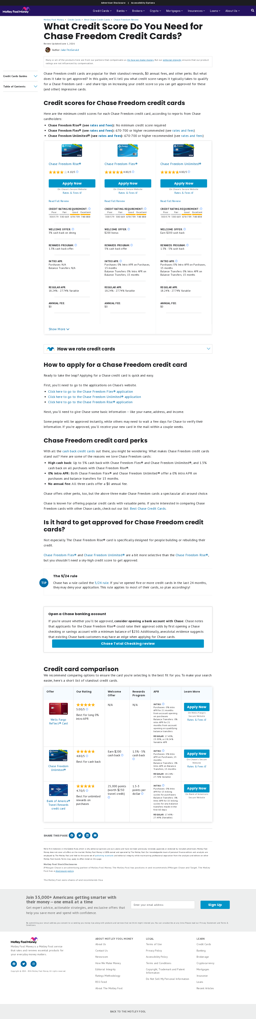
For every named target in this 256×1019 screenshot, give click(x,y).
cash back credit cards (78, 451)
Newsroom (101, 956)
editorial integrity (172, 60)
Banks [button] (122, 12)
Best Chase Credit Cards (97, 19)
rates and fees (101, 125)
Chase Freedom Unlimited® (180, 164)
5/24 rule (102, 583)
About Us (100, 944)
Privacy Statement (208, 923)
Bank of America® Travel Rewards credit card (58, 804)
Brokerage (203, 956)
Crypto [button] (156, 12)
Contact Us (101, 950)
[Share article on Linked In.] (87, 837)
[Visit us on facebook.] (16, 966)
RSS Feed (101, 982)
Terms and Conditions (158, 963)
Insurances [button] (195, 12)
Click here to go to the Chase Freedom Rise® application (90, 402)
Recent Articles (205, 988)
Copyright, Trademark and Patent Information (165, 971)
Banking (201, 950)
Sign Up (215, 904)
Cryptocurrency (205, 963)
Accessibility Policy (157, 956)
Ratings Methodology (108, 975)
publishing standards (104, 855)
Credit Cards (74, 19)
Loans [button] (215, 12)
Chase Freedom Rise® (65, 164)
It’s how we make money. (140, 60)
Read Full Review (59, 201)
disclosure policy (64, 871)
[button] (20, 76)
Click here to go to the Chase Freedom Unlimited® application (94, 397)
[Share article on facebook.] (72, 837)
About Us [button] (230, 12)
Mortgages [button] (175, 12)
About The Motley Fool (109, 988)
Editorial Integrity (105, 969)
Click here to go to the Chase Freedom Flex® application (90, 391)
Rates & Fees (71, 192)
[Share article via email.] (95, 837)
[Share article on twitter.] (80, 837)
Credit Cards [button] (103, 12)
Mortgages (203, 969)
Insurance (202, 975)
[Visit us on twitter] (25, 966)
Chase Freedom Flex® (121, 164)
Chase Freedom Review (126, 19)
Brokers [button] (139, 12)
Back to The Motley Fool (128, 1011)
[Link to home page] (16, 11)
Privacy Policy (154, 950)
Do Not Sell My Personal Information (167, 979)
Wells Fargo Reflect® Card (58, 721)
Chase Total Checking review (128, 643)
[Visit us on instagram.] (35, 966)
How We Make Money (108, 963)
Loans (200, 982)
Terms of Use (154, 944)
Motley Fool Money (54, 19)
